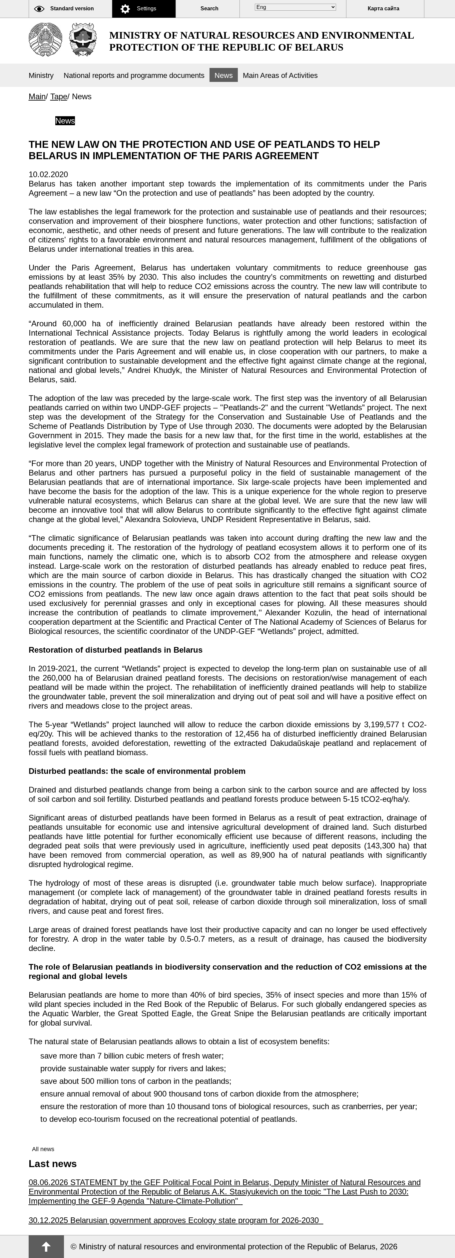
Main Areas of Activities (280, 75)
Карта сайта (383, 8)
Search (210, 8)
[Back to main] (45, 39)
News (224, 75)
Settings (146, 8)
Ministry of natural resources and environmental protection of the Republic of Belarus (261, 41)
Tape (58, 96)
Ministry (41, 75)
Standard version (72, 8)
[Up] (46, 1246)
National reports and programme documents (134, 75)
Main (37, 96)
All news (43, 1149)
